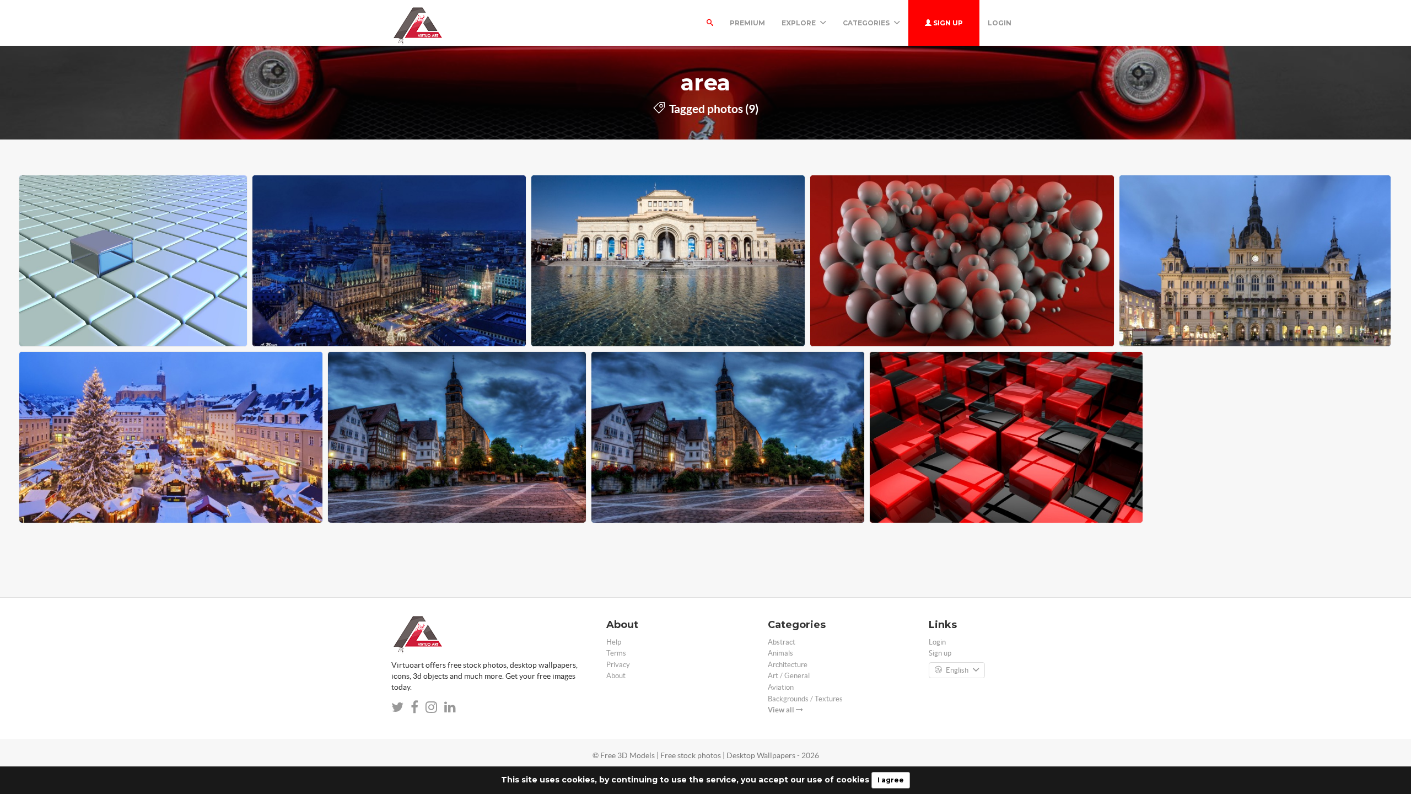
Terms (616, 653)
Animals (780, 653)
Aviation (781, 687)
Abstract (781, 642)
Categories (867, 23)
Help (613, 642)
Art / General (789, 676)
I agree (890, 780)
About (616, 676)
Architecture (787, 665)
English (957, 670)
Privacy (618, 665)
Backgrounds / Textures (805, 699)
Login (999, 23)
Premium (747, 23)
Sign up (947, 23)
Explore (799, 23)
